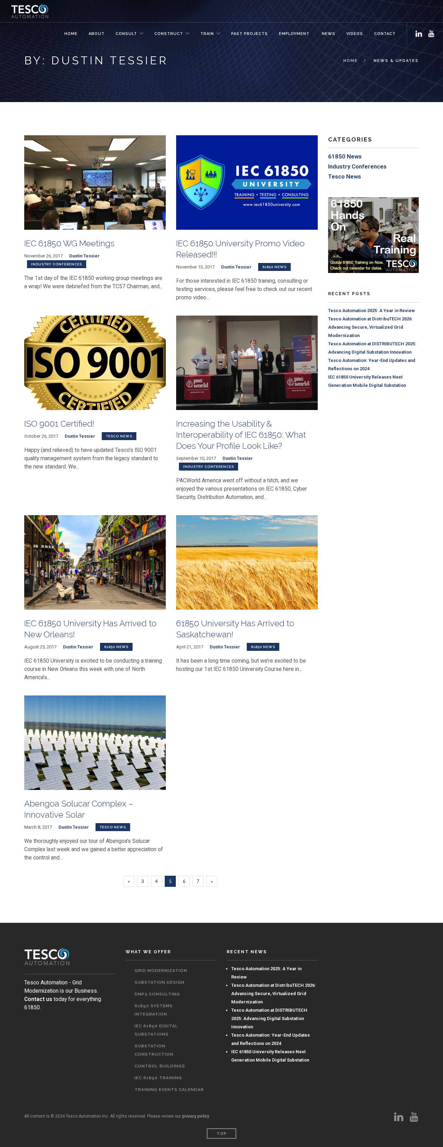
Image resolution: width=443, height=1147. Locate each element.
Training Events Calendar (169, 1089)
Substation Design (159, 982)
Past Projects (249, 33)
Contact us (38, 999)
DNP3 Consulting (157, 994)
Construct (168, 33)
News (327, 33)
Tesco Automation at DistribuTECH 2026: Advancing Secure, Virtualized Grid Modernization (370, 327)
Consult (126, 33)
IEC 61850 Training (158, 1077)
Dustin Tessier (84, 255)
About (97, 33)
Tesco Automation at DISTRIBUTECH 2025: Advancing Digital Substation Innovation (269, 1018)
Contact (385, 33)
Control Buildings (160, 1066)
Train (207, 33)
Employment (294, 33)
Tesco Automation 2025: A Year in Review (371, 310)
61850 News (274, 267)
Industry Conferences (56, 264)
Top (222, 1133)
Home (71, 33)
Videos (354, 33)
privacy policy (195, 1116)
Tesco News (119, 436)
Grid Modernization (161, 970)
